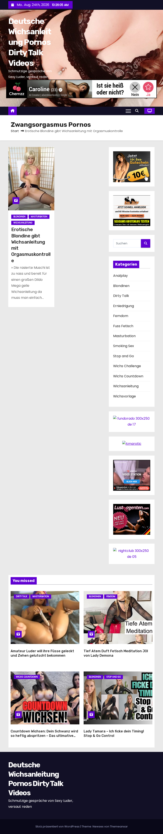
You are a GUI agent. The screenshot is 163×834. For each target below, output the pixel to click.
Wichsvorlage (124, 396)
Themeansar (119, 826)
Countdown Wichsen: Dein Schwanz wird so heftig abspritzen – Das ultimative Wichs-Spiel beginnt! (44, 735)
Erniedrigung (123, 305)
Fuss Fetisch (123, 326)
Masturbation (39, 216)
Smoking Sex (123, 345)
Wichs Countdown (128, 376)
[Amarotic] (131, 443)
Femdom (120, 315)
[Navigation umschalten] (128, 111)
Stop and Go (123, 356)
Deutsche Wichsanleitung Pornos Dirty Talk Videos (29, 42)
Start (15, 131)
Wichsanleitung (22, 222)
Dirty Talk (121, 295)
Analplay (120, 275)
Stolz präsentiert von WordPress (57, 826)
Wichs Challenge (127, 366)
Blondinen (19, 216)
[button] (138, 110)
